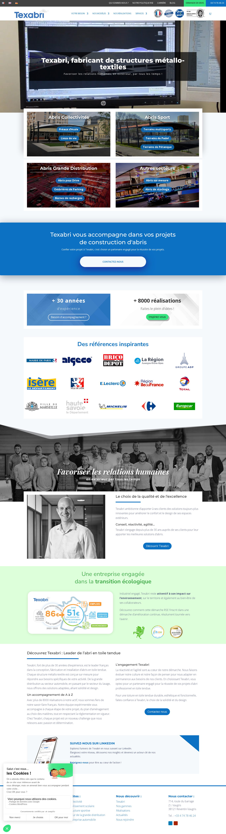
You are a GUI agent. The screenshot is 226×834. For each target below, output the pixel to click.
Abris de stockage (157, 189)
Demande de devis (195, 2)
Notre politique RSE (143, 2)
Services (140, 13)
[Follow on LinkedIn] (195, 739)
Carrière (161, 2)
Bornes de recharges (68, 198)
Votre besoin (78, 13)
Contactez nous (157, 711)
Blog (172, 2)
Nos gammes (123, 806)
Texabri (120, 801)
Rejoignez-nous (79, 762)
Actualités (122, 815)
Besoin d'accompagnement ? (68, 317)
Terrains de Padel (157, 138)
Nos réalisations (122, 13)
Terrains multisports (157, 129)
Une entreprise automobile (80, 819)
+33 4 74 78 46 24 (185, 815)
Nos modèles (99, 13)
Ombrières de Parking (68, 189)
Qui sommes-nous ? (119, 2)
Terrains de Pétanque (157, 147)
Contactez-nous (113, 261)
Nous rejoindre (125, 819)
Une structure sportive (77, 810)
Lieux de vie (69, 138)
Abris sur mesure (157, 180)
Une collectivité (73, 801)
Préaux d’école (68, 129)
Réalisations (123, 810)
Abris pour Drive (68, 180)
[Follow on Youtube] (176, 823)
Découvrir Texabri (157, 546)
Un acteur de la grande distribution (84, 815)
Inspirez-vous (157, 317)
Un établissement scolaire (79, 806)
